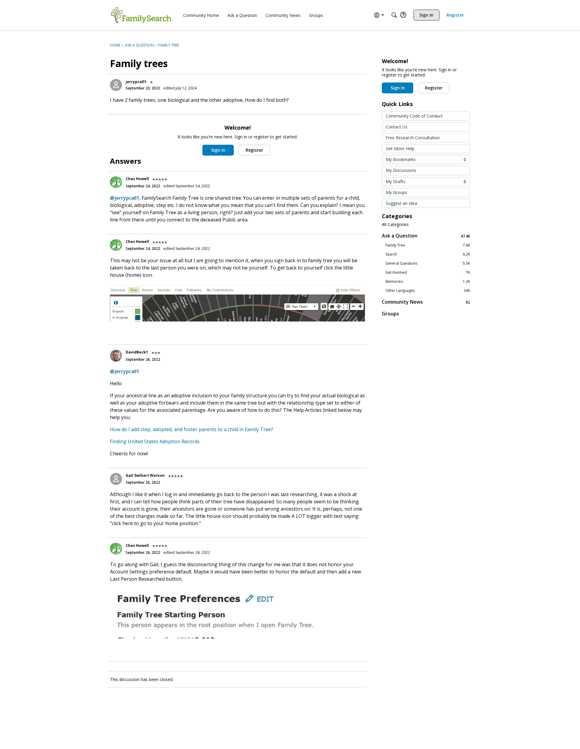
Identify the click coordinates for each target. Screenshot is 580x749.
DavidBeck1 (137, 352)
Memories (427, 281)
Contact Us (397, 127)
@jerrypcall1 (124, 198)
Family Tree (427, 245)
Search (427, 254)
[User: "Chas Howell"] (116, 182)
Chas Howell (137, 178)
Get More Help (400, 148)
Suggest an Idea (401, 203)
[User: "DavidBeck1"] (116, 356)
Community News (426, 302)
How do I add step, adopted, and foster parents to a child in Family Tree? (191, 429)
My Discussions (401, 170)
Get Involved (427, 272)
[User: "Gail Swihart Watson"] (116, 479)
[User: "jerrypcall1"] (116, 85)
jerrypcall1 (136, 81)
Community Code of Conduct (414, 116)
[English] (141, 15)
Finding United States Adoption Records (155, 441)
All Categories (395, 224)
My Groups (396, 192)
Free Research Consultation (413, 137)
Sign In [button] (218, 150)
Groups (390, 314)
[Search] (394, 15)
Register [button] (254, 150)
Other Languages (427, 290)
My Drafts (426, 181)
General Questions (427, 263)
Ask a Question (426, 236)
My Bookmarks (426, 159)
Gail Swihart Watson (145, 475)
